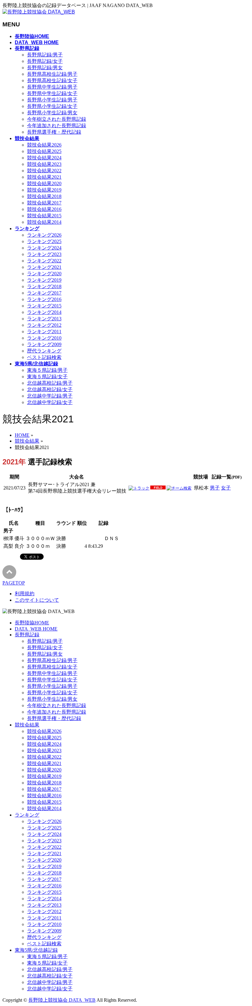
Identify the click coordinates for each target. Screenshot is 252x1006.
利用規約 (24, 593)
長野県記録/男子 (45, 54)
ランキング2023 (44, 254)
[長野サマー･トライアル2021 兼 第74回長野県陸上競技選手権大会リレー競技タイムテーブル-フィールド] (158, 488)
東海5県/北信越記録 (36, 950)
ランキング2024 (44, 247)
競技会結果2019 (44, 189)
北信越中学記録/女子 (50, 402)
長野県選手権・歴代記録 (54, 132)
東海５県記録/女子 (47, 376)
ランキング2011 (44, 331)
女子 (226, 487)
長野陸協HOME (32, 622)
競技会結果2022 (44, 170)
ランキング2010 (44, 338)
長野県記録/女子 (45, 61)
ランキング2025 (44, 241)
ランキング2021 (44, 267)
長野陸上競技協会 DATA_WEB (62, 1000)
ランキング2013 (44, 318)
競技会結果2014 (44, 222)
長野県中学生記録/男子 (52, 87)
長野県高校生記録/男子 (52, 74)
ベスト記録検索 (44, 357)
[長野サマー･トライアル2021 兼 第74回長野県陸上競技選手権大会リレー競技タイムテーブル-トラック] (138, 488)
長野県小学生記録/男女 (52, 112)
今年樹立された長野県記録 (56, 119)
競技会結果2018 (44, 196)
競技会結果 (27, 724)
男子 (215, 487)
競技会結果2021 (44, 177)
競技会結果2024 (44, 157)
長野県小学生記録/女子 (52, 106)
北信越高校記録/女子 (50, 389)
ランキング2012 (44, 325)
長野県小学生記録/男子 (52, 99)
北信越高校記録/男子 (50, 383)
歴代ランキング (44, 350)
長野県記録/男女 (45, 67)
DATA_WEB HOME (36, 628)
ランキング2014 (44, 312)
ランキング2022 (44, 260)
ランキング (27, 814)
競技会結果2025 (44, 151)
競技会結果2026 (44, 144)
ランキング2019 (44, 280)
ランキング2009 (44, 344)
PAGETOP (13, 582)
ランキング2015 (44, 305)
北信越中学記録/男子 (50, 395)
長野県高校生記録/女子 (52, 80)
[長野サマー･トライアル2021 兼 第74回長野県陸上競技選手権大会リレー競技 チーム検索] (179, 488)
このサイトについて (37, 600)
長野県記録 (27, 634)
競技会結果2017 (44, 202)
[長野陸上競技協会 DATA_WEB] (38, 11)
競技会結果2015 (44, 215)
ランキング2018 (44, 286)
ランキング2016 (44, 299)
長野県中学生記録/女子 (52, 93)
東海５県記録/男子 (47, 370)
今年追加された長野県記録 (56, 125)
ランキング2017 (44, 292)
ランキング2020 (44, 273)
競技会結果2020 (44, 183)
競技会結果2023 (44, 164)
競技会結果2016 (44, 209)
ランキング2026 (44, 235)
